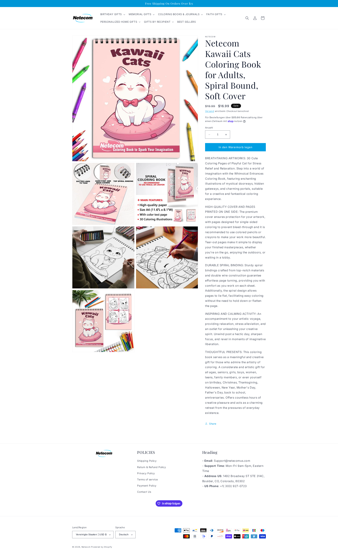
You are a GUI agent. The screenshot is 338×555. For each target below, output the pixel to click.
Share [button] (212, 423)
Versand (209, 111)
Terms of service (147, 479)
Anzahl (209, 127)
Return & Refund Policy (151, 467)
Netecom (86, 547)
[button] (112, 14)
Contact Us (144, 491)
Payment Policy (146, 485)
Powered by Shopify (101, 547)
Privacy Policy (146, 473)
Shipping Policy (147, 460)
